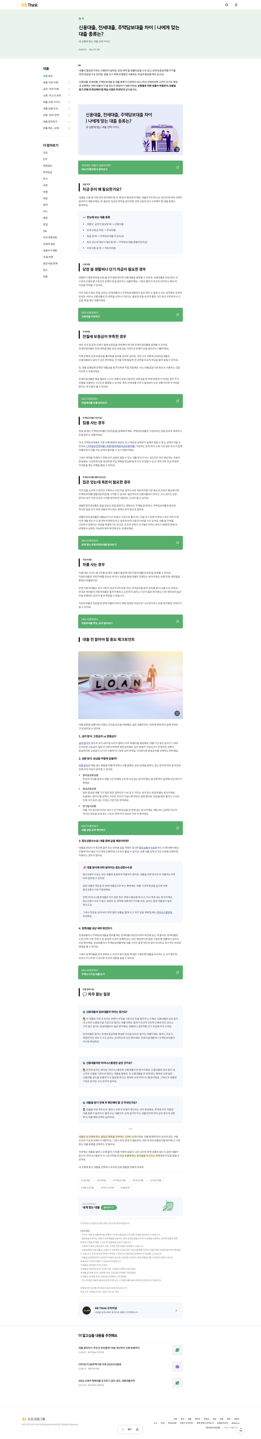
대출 (189, 1419)
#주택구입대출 (107, 1187)
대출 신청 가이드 (51, 102)
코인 (45, 152)
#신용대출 (85, 1180)
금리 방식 (83, 743)
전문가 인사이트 (186, 1423)
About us (235, 1423)
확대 (177, 149)
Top (241, 1430)
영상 (162, 1423)
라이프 (197, 1419)
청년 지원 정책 (50, 263)
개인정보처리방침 (213, 1427)
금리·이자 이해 (51, 89)
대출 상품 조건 (50, 108)
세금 (45, 198)
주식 (45, 178)
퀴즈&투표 (172, 1423)
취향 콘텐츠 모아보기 (205, 1423)
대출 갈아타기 (50, 121)
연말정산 (47, 165)
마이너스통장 (163, 912)
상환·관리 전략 (51, 115)
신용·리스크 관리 (52, 95)
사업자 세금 (49, 244)
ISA (45, 231)
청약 (45, 204)
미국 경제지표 (50, 237)
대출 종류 (48, 76)
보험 (45, 191)
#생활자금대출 (87, 1187)
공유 (137, 1429)
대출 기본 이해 (50, 82)
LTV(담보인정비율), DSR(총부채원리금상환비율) (110, 446)
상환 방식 (83, 765)
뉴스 (155, 1423)
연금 (228, 1419)
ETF (45, 159)
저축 (45, 185)
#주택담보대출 (119, 1180)
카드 (45, 211)
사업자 (236, 1419)
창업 (45, 224)
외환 (45, 276)
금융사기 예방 (50, 250)
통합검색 (226, 5)
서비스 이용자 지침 (231, 1427)
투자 (182, 1419)
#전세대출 (101, 1180)
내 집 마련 (48, 257)
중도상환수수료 (147, 847)
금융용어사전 (222, 1423)
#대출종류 (125, 1187)
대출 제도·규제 (51, 128)
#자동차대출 (155, 1180)
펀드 (45, 270)
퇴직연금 (47, 172)
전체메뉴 (236, 5)
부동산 (206, 1419)
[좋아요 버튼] (123, 1429)
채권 (45, 218)
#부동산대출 (138, 1180)
